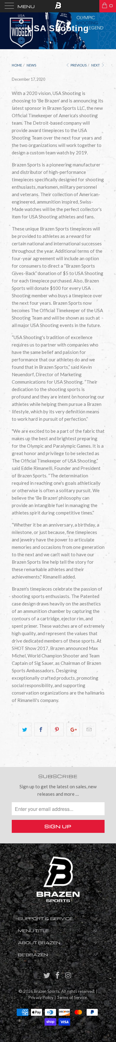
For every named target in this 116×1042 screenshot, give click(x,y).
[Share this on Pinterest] (57, 729)
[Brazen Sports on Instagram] (68, 975)
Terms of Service (72, 997)
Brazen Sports (46, 991)
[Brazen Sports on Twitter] (47, 975)
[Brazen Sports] (58, 6)
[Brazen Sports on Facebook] (57, 975)
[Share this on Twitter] (25, 729)
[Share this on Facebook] (41, 729)
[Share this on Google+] (73, 729)
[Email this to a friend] (89, 729)
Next (96, 65)
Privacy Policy (41, 997)
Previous (78, 65)
